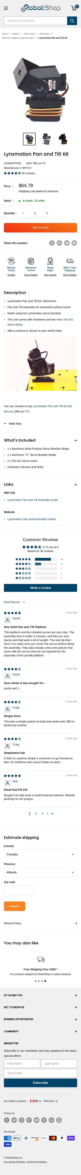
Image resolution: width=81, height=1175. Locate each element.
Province (9, 864)
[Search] (72, 20)
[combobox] (35, 20)
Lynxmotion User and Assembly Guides (31, 519)
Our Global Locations (15, 1101)
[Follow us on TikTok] (44, 1120)
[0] (73, 8)
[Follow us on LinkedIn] (51, 1120)
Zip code (9, 882)
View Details (31, 275)
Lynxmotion (12, 163)
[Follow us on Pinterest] (29, 1120)
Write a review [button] (40, 587)
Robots (15, 34)
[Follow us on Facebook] (6, 1120)
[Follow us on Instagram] (21, 1120)
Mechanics (45, 34)
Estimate (14, 906)
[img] (12, 613)
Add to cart (41, 227)
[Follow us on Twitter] (14, 1120)
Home (5, 34)
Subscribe (40, 1082)
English (49, 1101)
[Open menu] (6, 8)
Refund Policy (12, 923)
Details (11, 275)
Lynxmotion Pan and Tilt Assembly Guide (32, 499)
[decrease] (23, 213)
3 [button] (42, 813)
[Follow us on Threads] (59, 1120)
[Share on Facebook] (52, 243)
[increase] (47, 213)
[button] (13, 173)
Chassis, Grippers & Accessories (18, 38)
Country (9, 846)
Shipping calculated (31, 191)
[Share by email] (74, 243)
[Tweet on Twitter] (67, 243)
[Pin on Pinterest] (59, 243)
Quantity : (10, 213)
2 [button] (36, 813)
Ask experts (50, 275)
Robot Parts (29, 34)
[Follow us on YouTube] (36, 1120)
